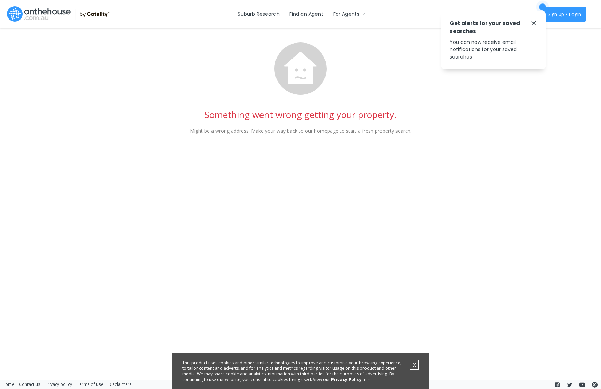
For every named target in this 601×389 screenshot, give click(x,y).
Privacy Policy (346, 379)
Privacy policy (58, 384)
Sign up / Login (564, 14)
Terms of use (90, 384)
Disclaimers (120, 384)
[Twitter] (569, 385)
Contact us (29, 384)
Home (8, 384)
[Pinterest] (595, 385)
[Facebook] (557, 385)
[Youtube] (582, 385)
